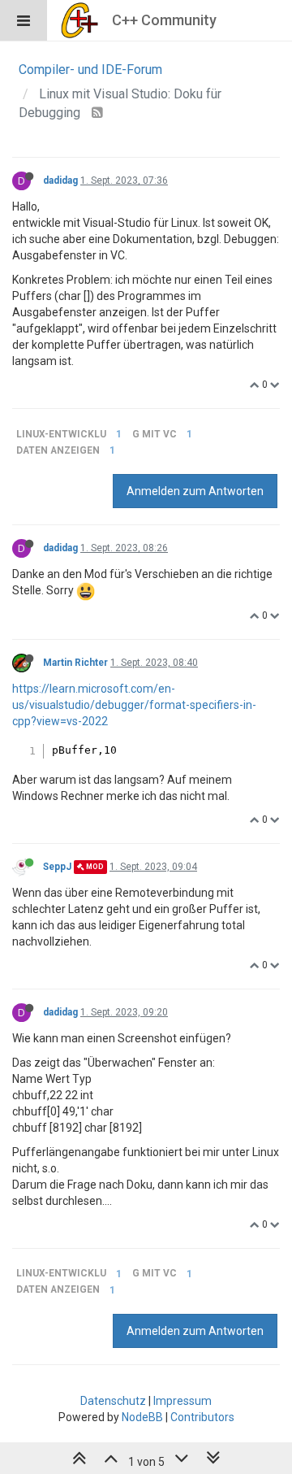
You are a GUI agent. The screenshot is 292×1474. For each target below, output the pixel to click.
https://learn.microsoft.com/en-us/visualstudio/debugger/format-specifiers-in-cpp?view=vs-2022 (134, 705)
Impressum (182, 1400)
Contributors (202, 1417)
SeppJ (57, 866)
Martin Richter (75, 662)
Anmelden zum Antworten (195, 491)
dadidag (60, 180)
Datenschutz (113, 1400)
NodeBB (142, 1417)
